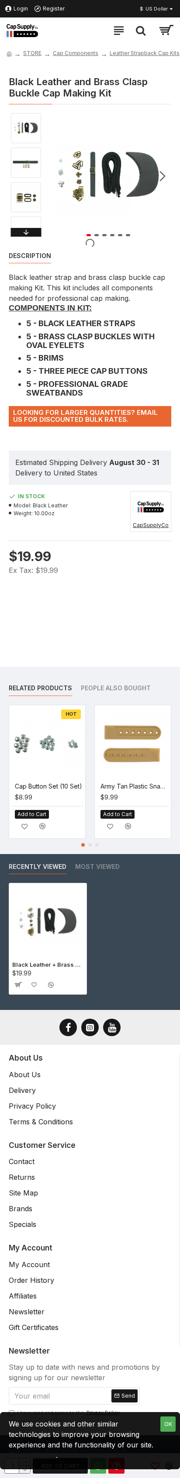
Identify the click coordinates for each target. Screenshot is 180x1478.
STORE (32, 53)
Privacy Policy (32, 1455)
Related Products (40, 688)
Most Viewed (97, 866)
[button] (54, 176)
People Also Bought (116, 688)
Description (30, 255)
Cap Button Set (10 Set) (48, 786)
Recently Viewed (37, 866)
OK (168, 1423)
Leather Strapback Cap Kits (145, 53)
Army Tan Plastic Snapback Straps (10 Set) (134, 786)
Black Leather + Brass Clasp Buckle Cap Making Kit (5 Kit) (47, 964)
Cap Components (75, 53)
